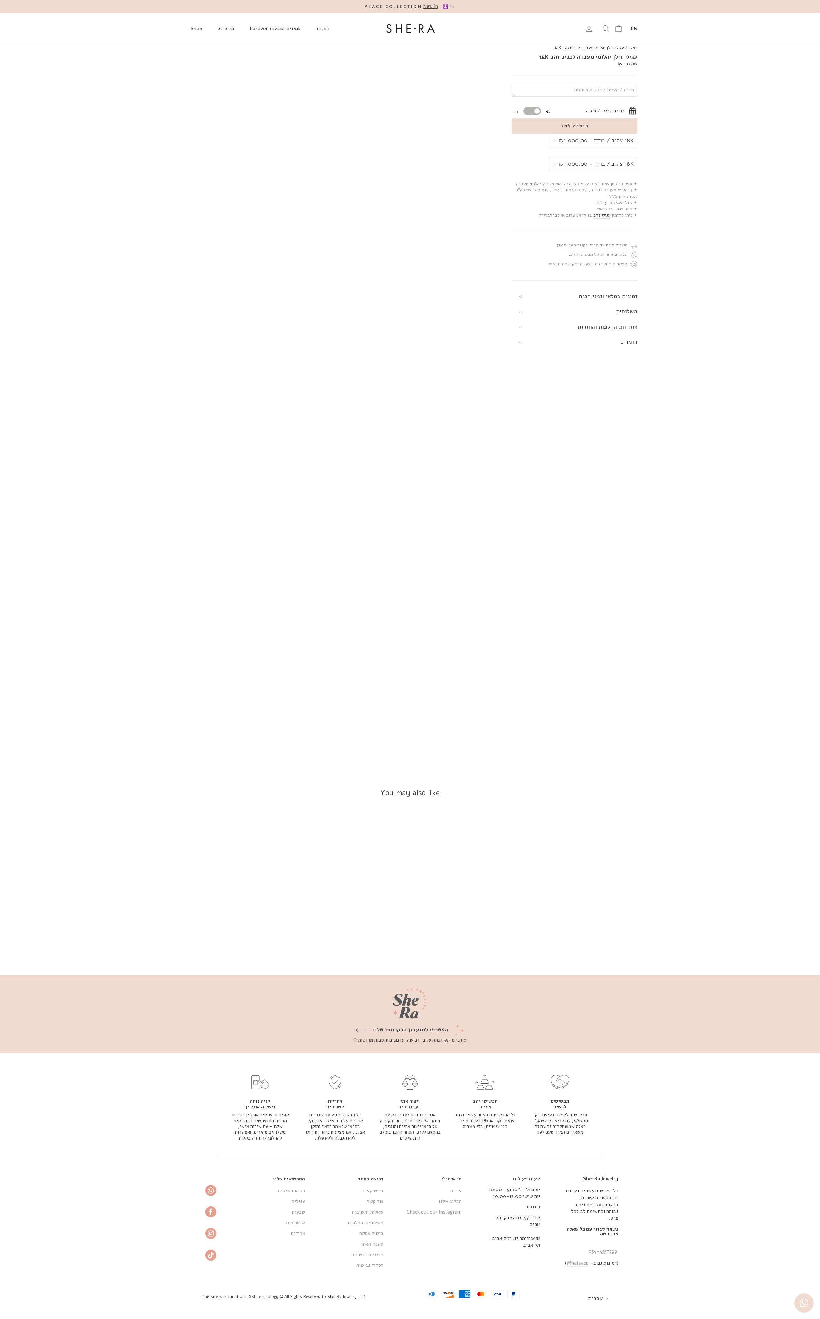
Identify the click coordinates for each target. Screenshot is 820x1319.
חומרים (628, 342)
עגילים (298, 1201)
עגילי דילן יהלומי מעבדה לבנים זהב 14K (589, 48)
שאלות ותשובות (367, 1212)
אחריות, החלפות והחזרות (607, 326)
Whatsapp (578, 1263)
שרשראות (295, 1222)
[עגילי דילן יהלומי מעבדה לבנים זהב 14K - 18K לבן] (570, 947)
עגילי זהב (602, 215)
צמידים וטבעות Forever (275, 28)
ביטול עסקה (371, 1233)
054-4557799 (602, 1251)
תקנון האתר (371, 1244)
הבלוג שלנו (450, 1201)
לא (548, 111)
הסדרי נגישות (369, 1265)
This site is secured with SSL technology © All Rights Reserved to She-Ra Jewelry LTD (283, 1296)
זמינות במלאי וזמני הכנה (608, 296)
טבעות (298, 1212)
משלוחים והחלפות (365, 1222)
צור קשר (375, 1201)
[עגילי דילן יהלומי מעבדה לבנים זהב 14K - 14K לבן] (588, 947)
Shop (196, 28)
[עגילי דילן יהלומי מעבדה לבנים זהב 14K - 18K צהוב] (579, 947)
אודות (456, 1191)
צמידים (298, 1233)
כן (516, 111)
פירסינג (226, 28)
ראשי (632, 48)
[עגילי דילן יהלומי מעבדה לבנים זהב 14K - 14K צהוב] (596, 947)
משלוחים (626, 311)
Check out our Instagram (434, 1212)
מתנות (323, 28)
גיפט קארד (372, 1191)
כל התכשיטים (291, 1191)
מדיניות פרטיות (368, 1254)
